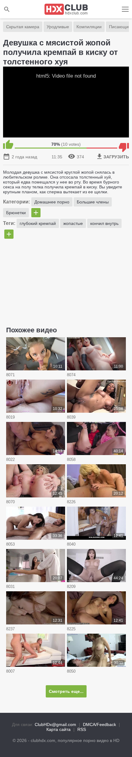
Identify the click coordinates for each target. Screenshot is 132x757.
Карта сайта (58, 729)
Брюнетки (16, 212)
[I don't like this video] (124, 144)
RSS (81, 729)
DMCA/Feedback (99, 724)
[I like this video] (8, 144)
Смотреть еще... (66, 691)
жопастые (73, 223)
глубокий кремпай (38, 223)
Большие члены (93, 201)
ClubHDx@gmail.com (55, 724)
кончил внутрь (104, 223)
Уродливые (58, 26)
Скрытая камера (22, 26)
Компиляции (89, 26)
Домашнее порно (51, 201)
